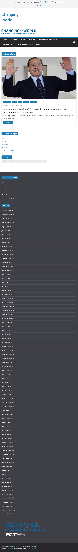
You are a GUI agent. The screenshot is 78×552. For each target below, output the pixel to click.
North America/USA (8, 151)
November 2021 (7, 262)
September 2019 (7, 366)
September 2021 (7, 271)
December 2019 (7, 354)
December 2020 (7, 306)
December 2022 (7, 211)
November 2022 (7, 215)
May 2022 (5, 239)
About (38, 44)
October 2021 (6, 266)
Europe (14, 102)
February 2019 (6, 394)
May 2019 (5, 382)
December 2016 (7, 498)
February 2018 (6, 442)
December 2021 (7, 258)
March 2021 (5, 294)
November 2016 (7, 502)
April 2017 (5, 482)
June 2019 (5, 378)
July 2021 (4, 278)
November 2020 (7, 310)
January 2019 (6, 398)
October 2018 (6, 410)
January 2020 (6, 350)
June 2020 (5, 330)
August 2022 (6, 227)
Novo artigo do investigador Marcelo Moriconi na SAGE (48, 3)
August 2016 (6, 514)
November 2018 (7, 406)
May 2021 (5, 286)
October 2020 (6, 314)
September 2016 (7, 510)
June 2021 (5, 282)
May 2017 (5, 478)
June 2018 (5, 426)
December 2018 (7, 402)
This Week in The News (25, 44)
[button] (41, 44)
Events (23, 40)
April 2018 (5, 434)
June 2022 (5, 235)
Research (32, 40)
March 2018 (5, 438)
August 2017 (6, 466)
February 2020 (6, 346)
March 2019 (5, 390)
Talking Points (8, 44)
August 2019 (6, 370)
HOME (5, 40)
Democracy (7, 102)
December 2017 (7, 450)
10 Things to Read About (48, 40)
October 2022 (6, 219)
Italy (20, 102)
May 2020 (5, 334)
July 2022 (4, 231)
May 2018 (5, 430)
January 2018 (6, 446)
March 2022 (5, 247)
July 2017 (4, 470)
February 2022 (6, 251)
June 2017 (5, 474)
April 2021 (5, 290)
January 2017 (6, 494)
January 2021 (6, 302)
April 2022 (5, 243)
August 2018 (6, 418)
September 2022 (7, 223)
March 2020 (5, 342)
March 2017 (5, 486)
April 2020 (5, 338)
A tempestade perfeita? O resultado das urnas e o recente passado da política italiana (34, 110)
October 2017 (6, 458)
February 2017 (6, 490)
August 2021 (6, 274)
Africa (3, 138)
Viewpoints (14, 40)
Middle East (5, 148)
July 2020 (4, 326)
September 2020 (7, 318)
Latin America (6, 145)
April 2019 (5, 386)
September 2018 (7, 414)
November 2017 (7, 454)
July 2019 (4, 374)
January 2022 (6, 255)
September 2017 (7, 462)
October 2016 (6, 506)
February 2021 (6, 298)
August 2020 (6, 322)
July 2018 (4, 422)
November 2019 (7, 358)
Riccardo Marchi (19, 105)
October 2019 (6, 362)
